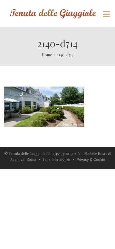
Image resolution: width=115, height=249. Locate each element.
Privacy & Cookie (90, 159)
